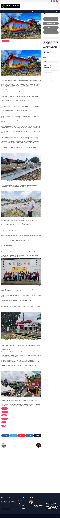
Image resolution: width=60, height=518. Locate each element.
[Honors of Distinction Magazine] (10, 6)
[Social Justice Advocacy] (51, 23)
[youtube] (56, 1)
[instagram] (58, 1)
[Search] (53, 11)
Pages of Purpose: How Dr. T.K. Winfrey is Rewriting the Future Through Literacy (50, 56)
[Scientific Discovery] (51, 28)
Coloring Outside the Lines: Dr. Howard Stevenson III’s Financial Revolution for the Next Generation (50, 42)
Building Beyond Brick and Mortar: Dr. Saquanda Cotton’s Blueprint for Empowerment (50, 51)
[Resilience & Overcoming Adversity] (51, 32)
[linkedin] (54, 1)
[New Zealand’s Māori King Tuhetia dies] (31, 507)
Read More (3, 432)
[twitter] (53, 1)
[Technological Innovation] (51, 19)
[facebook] (51, 1)
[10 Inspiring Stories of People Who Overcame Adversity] (31, 502)
